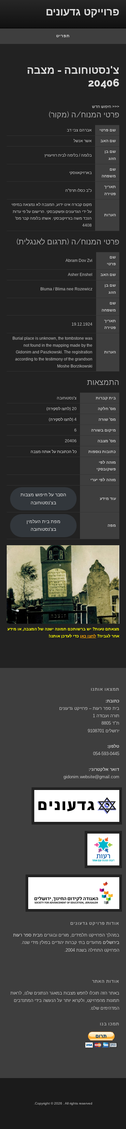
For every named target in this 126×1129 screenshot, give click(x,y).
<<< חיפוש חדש (105, 106)
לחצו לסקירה (59, 408)
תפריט (63, 36)
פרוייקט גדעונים (82, 12)
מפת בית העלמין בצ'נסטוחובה (43, 525)
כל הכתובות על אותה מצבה (54, 451)
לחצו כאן (88, 636)
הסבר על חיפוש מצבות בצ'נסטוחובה (43, 498)
